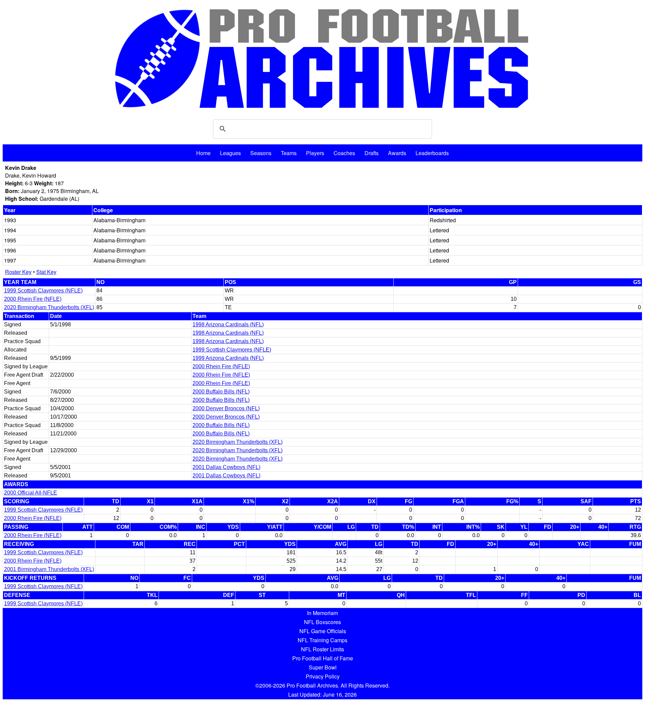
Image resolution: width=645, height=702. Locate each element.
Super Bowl (323, 667)
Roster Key (18, 272)
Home (203, 153)
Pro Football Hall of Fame (322, 658)
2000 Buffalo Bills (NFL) (221, 391)
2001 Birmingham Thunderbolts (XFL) (49, 569)
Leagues (230, 153)
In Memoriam (322, 613)
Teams (289, 153)
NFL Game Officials (322, 631)
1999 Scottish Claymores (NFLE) (43, 290)
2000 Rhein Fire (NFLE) (32, 299)
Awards (397, 153)
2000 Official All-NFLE (30, 493)
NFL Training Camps (322, 640)
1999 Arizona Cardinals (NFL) (228, 358)
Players (315, 153)
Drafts (371, 153)
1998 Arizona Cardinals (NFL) (228, 324)
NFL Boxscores (322, 622)
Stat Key (46, 272)
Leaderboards (432, 153)
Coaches (344, 153)
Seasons (260, 153)
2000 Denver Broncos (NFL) (226, 408)
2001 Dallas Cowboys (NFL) (226, 467)
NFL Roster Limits (322, 649)
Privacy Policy (323, 676)
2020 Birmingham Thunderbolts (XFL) (49, 307)
